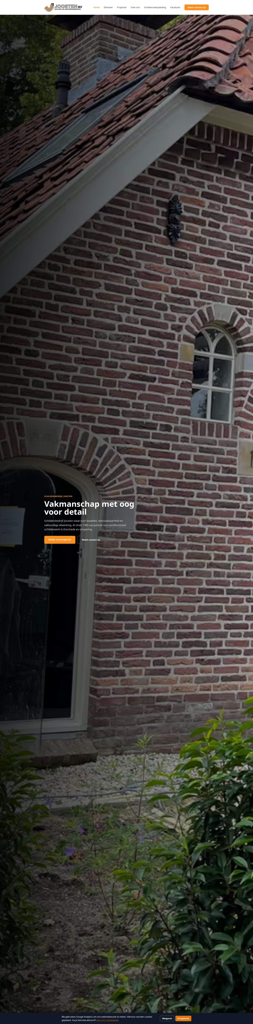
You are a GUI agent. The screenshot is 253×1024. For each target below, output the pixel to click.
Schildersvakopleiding (155, 7)
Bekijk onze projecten (59, 539)
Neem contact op (197, 7)
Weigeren (167, 1018)
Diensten (108, 7)
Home (97, 7)
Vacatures (175, 7)
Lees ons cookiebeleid (107, 1020)
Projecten (122, 7)
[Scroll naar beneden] (126, 1010)
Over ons (135, 7)
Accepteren (183, 1018)
